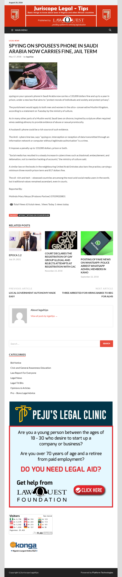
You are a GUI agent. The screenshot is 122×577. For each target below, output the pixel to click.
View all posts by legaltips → (44, 315)
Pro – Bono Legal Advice (22, 393)
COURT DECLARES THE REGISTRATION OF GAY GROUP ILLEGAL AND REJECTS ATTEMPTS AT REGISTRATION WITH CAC (60, 260)
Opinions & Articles (20, 387)
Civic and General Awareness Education (30, 367)
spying (22, 215)
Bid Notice (15, 362)
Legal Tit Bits (17, 382)
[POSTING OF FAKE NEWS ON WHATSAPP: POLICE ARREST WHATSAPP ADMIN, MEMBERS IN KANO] (97, 244)
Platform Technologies (102, 572)
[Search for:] (61, 343)
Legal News (14, 41)
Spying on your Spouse (38, 215)
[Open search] (110, 30)
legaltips (30, 57)
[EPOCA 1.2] (25, 242)
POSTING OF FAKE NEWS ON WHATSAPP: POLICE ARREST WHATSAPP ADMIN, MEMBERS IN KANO (96, 266)
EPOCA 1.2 (15, 255)
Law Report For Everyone (23, 372)
